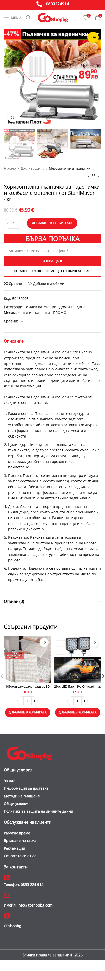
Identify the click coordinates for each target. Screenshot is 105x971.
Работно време (17, 833)
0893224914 (57, 4)
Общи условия (16, 803)
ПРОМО (60, 312)
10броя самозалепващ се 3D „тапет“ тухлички (27, 688)
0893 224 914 (23, 884)
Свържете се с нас (20, 855)
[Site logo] (53, 17)
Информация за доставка (26, 788)
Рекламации (14, 848)
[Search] (28, 17)
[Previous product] (88, 176)
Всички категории (40, 306)
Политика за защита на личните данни (38, 811)
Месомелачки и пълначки (69, 168)
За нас (9, 780)
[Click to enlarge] (13, 117)
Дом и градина (33, 168)
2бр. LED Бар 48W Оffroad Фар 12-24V (77, 688)
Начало (10, 168)
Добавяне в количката (52, 223)
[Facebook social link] (22, 321)
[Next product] (98, 176)
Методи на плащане (22, 796)
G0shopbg (12, 925)
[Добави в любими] (44, 642)
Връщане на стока (20, 840)
